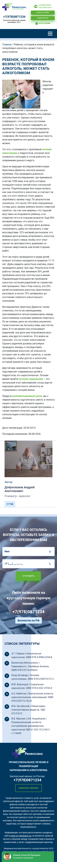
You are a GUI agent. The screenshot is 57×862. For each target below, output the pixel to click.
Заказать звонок (28, 788)
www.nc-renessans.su (20, 836)
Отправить (28, 576)
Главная (7, 44)
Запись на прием (42, 12)
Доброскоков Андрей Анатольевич (20, 489)
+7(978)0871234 (14, 16)
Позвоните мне (42, 18)
